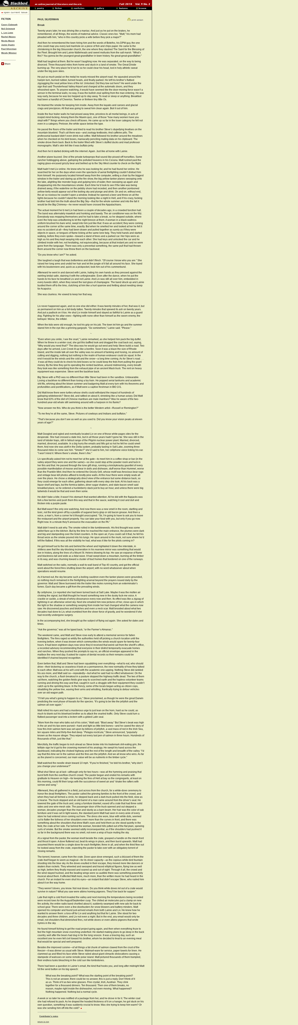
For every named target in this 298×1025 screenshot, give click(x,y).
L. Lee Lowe (7, 33)
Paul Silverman (8, 49)
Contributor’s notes (48, 1016)
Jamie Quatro (8, 45)
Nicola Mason (8, 41)
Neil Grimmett (8, 28)
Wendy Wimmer (9, 53)
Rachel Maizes (8, 37)
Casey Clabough (9, 24)
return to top (43, 1022)
